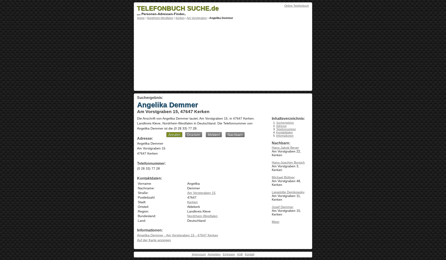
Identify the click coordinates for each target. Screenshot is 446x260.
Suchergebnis (285, 122)
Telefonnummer (286, 129)
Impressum (199, 254)
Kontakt (249, 254)
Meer (275, 222)
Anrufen (174, 135)
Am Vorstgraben (197, 18)
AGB (240, 254)
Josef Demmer (282, 207)
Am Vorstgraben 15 (201, 193)
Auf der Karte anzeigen (154, 240)
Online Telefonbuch (296, 5)
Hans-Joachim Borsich (288, 162)
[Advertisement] (223, 54)
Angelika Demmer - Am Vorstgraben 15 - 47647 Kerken (177, 235)
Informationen (285, 135)
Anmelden (214, 254)
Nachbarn (235, 135)
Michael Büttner (283, 177)
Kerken (180, 18)
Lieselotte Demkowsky (288, 192)
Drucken (193, 135)
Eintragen (229, 254)
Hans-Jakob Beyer (285, 147)
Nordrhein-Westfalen (160, 18)
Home (141, 18)
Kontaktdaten (284, 132)
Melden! (214, 135)
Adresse (281, 126)
